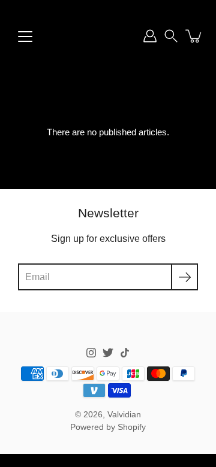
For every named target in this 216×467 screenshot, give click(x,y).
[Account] (150, 36)
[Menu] (25, 36)
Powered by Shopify (108, 427)
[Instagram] (91, 352)
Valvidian (124, 414)
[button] (171, 36)
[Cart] (194, 36)
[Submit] (184, 276)
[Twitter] (108, 352)
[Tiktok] (124, 352)
